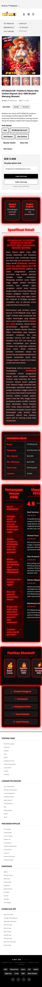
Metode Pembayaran (10, 790)
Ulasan (6, 814)
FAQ (5, 807)
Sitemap (6, 774)
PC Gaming (7, 829)
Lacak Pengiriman (9, 793)
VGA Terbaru (7, 843)
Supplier (6, 899)
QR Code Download (10, 942)
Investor (6, 896)
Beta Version (8, 932)
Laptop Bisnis (8, 833)
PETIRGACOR (9, 23)
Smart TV (6, 853)
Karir (5, 754)
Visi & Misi (6, 747)
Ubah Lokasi (26, 169)
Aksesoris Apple (8, 860)
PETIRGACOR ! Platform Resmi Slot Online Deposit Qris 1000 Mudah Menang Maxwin (21, 266)
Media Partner (8, 889)
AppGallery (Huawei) (10, 921)
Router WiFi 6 (8, 850)
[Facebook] (13, 979)
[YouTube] (29, 979)
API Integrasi (7, 902)
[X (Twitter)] (24, 979)
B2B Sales (7, 879)
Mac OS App (7, 928)
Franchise (6, 892)
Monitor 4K (7, 839)
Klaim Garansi (8, 800)
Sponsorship (7, 882)
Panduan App (8, 938)
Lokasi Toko (7, 768)
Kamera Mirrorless (9, 856)
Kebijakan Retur (9, 797)
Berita (5, 757)
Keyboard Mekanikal (10, 846)
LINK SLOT (23, 23)
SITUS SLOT (24, 27)
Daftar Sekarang (21, 182)
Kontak (6, 771)
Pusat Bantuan (8, 803)
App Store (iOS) (8, 915)
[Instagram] (18, 979)
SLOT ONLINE (9, 31)
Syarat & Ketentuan (10, 764)
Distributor (7, 885)
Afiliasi (6, 872)
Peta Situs (21, 964)
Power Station (8, 836)
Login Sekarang (21, 176)
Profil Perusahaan (9, 744)
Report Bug (7, 945)
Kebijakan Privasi (9, 761)
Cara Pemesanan (9, 786)
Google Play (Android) (10, 918)
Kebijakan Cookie (33, 962)
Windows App (8, 925)
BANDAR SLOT (9, 27)
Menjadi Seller (8, 875)
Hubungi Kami (8, 810)
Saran (5, 817)
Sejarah (6, 751)
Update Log (7, 935)
